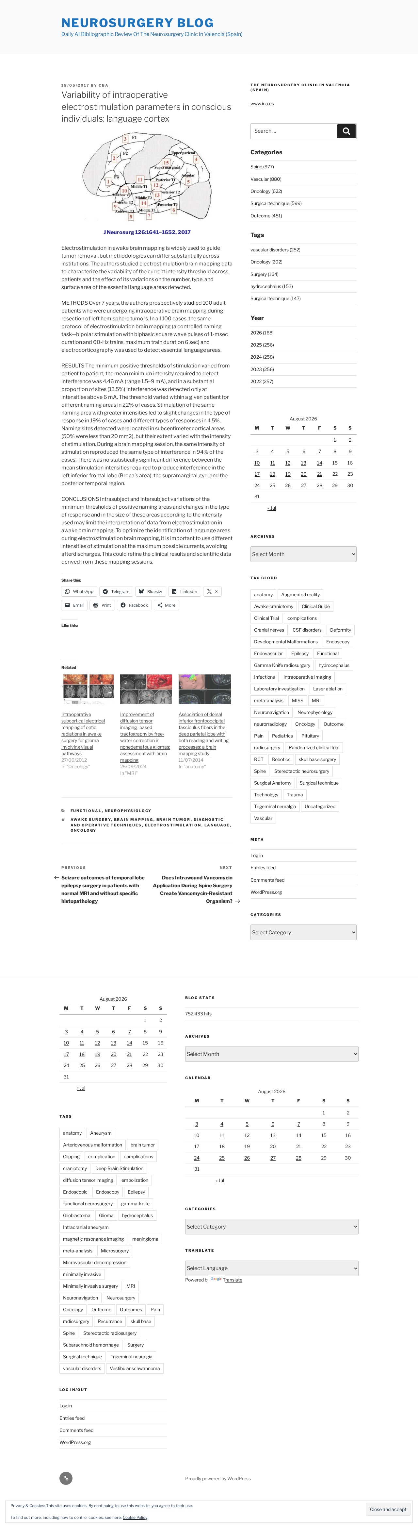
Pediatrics (282, 736)
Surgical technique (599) (276, 203)
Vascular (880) (265, 179)
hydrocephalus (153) (271, 286)
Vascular (263, 818)
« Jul (271, 508)
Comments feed (267, 880)
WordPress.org (266, 892)
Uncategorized (320, 806)
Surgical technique (319, 783)
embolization (134, 1180)
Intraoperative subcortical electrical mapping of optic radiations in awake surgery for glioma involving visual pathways (83, 733)
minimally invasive (82, 1274)
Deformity (340, 630)
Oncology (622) (266, 191)
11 (272, 463)
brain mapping (133, 819)
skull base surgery (317, 759)
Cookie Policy (135, 1517)
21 (319, 474)
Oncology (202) (266, 261)
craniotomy (75, 1168)
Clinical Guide (316, 606)
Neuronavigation (271, 712)
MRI (316, 700)
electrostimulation (173, 825)
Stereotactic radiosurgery (110, 1333)
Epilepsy (300, 653)
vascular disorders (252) (275, 249)
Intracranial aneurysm (86, 1227)
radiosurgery (267, 747)
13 (303, 463)
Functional (86, 810)
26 (288, 485)
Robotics (281, 759)
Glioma (106, 1215)
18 (272, 474)
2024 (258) (262, 357)
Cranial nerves (269, 630)
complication (101, 1156)
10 (257, 463)
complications (302, 618)
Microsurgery (115, 1250)
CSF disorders (307, 630)
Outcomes (131, 1309)
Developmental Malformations (286, 641)
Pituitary (310, 736)
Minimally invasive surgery (90, 1286)
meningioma (145, 1239)
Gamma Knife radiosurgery (282, 665)
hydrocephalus (334, 665)
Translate (232, 1279)
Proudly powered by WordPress (218, 1478)
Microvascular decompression (94, 1262)
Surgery (135, 1345)
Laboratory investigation (279, 688)
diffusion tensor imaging (88, 1180)
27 (303, 485)
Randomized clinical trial (314, 747)
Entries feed (263, 867)
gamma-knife (135, 1203)
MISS (297, 700)
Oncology (84, 830)
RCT (259, 759)
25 (272, 485)
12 (287, 463)
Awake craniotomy (273, 606)
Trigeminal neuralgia (275, 806)
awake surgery (91, 819)
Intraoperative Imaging (307, 677)
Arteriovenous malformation (92, 1144)
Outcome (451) (266, 215)
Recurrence (110, 1321)
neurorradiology (270, 724)
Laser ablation (328, 688)
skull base (141, 1321)
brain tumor (173, 819)
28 (319, 485)
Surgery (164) (264, 274)
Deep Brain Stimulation (119, 1168)
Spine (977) (262, 166)
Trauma (295, 794)
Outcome (334, 724)
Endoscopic (75, 1192)
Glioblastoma (76, 1215)
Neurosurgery (120, 1297)
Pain (259, 736)
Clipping (71, 1156)
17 (257, 474)
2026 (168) (262, 332)
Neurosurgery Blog (137, 23)
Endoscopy (337, 641)
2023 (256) (262, 369)
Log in (256, 855)
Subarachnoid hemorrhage (91, 1345)
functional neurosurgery (88, 1203)
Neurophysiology (128, 810)
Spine (260, 771)
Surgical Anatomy (272, 783)
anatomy (263, 594)
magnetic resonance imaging (93, 1239)
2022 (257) (261, 381)
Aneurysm (101, 1133)
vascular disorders (82, 1368)
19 (288, 474)
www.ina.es (262, 103)
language (217, 825)
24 (257, 485)
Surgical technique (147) (275, 298)
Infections (264, 677)
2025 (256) (262, 345)
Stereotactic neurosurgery (301, 771)
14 (319, 463)
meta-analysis (268, 700)
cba (104, 85)
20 (304, 474)
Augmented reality (300, 594)
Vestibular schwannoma (135, 1368)
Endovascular (268, 653)
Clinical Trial (266, 618)
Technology (266, 794)
